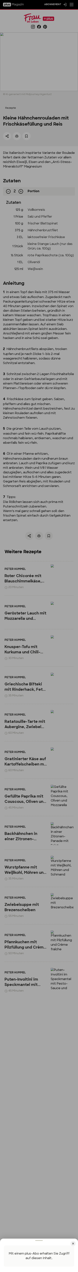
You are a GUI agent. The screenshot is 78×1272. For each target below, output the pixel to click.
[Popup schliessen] (39, 636)
